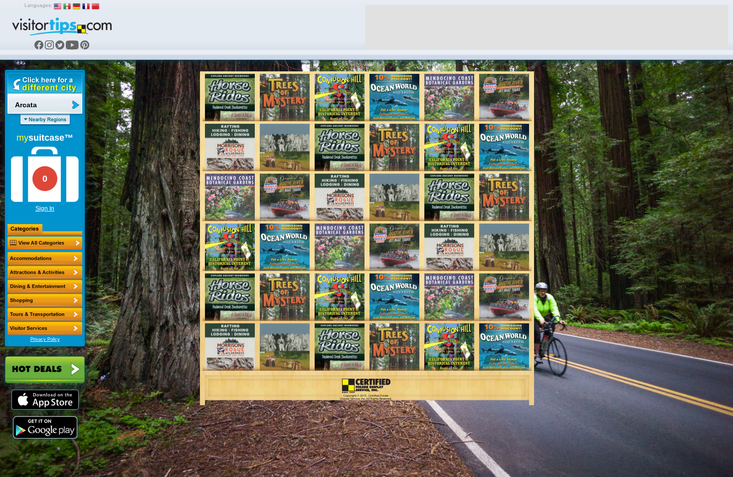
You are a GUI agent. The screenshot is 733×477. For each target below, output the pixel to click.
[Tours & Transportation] (44, 314)
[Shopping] (44, 300)
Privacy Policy (45, 339)
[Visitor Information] (44, 328)
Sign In (44, 208)
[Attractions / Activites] (44, 272)
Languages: (38, 5)
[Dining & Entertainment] (44, 286)
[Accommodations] (44, 258)
